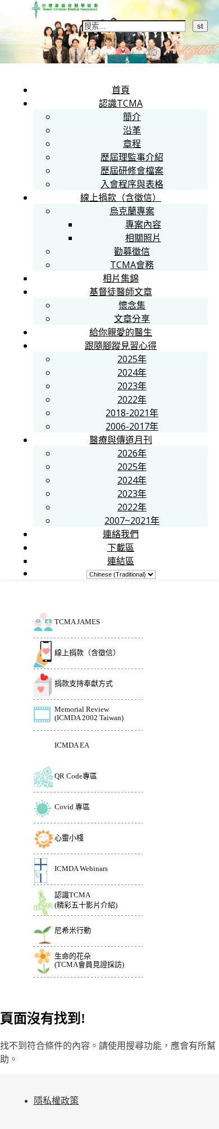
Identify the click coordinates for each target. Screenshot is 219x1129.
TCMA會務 (132, 265)
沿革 (132, 130)
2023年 (132, 386)
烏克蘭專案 (132, 211)
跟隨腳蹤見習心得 (121, 345)
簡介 (132, 116)
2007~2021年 (131, 520)
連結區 (120, 561)
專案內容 (143, 224)
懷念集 (131, 305)
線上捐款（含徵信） (120, 197)
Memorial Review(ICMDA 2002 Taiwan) (89, 713)
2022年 (132, 399)
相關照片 (143, 238)
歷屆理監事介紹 (132, 157)
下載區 (120, 547)
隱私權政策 (56, 1100)
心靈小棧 (69, 837)
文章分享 (132, 318)
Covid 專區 (72, 807)
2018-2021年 (132, 413)
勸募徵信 (132, 251)
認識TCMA (121, 103)
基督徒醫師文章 (120, 291)
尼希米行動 (72, 930)
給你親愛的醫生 (120, 332)
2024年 (132, 372)
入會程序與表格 (132, 184)
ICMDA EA (71, 745)
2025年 (132, 359)
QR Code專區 (75, 776)
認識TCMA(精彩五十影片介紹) (85, 900)
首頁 (121, 90)
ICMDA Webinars (81, 868)
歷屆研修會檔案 (132, 170)
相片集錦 (121, 278)
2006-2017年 (132, 426)
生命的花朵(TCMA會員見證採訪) (89, 960)
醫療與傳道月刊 (120, 440)
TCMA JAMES (77, 622)
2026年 (132, 453)
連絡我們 (121, 534)
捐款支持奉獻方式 (83, 683)
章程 (132, 143)
